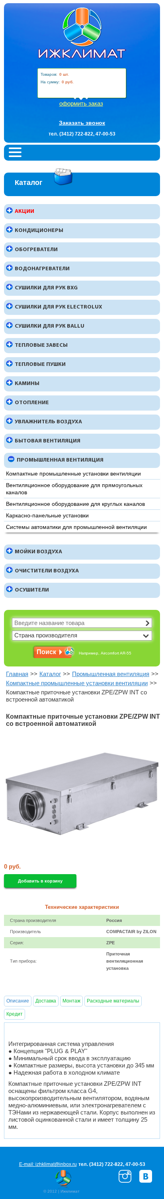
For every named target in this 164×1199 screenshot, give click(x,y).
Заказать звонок (82, 123)
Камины (27, 384)
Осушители (32, 590)
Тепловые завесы (41, 345)
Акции (24, 211)
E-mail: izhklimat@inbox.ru (48, 1164)
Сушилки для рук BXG (46, 288)
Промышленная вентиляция (60, 460)
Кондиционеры (39, 231)
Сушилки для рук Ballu (49, 326)
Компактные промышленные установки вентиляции (73, 473)
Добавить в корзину (40, 881)
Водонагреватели (42, 269)
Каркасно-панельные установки (47, 515)
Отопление (32, 403)
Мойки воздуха (38, 552)
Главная (17, 673)
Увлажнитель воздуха (48, 422)
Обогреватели (36, 250)
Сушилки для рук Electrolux (58, 307)
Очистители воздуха (47, 571)
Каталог (50, 673)
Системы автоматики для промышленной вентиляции (76, 527)
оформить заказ (81, 103)
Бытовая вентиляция (47, 441)
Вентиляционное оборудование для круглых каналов (75, 504)
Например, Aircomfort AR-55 (105, 653)
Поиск (46, 652)
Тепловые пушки (40, 365)
